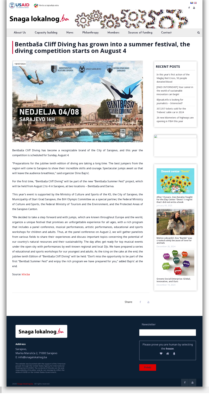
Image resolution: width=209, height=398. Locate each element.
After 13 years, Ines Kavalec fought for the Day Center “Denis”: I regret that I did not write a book (175, 199)
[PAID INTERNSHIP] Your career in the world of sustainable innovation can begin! (175, 91)
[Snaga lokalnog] (39, 16)
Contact (166, 32)
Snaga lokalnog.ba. (25, 384)
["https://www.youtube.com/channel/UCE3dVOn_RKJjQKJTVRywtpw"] (194, 7)
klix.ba (26, 274)
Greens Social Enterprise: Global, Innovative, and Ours (174, 280)
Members (113, 32)
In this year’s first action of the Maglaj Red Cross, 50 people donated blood (173, 78)
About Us (20, 32)
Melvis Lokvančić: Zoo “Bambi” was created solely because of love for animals (174, 240)
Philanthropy (90, 32)
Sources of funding (140, 32)
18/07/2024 (20, 63)
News (69, 32)
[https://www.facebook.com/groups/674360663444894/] (189, 7)
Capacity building (46, 32)
